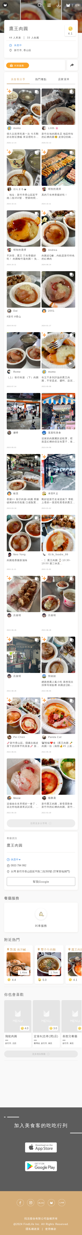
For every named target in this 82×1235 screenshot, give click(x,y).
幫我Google (41, 881)
